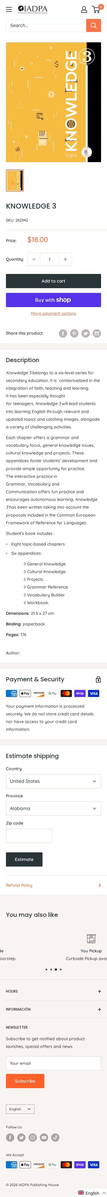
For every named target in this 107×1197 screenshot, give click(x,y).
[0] (96, 9)
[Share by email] (97, 333)
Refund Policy (19, 885)
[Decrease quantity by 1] (34, 259)
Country (14, 768)
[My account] (84, 9)
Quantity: (15, 259)
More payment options (53, 313)
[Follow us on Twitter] (21, 1137)
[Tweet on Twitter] (85, 333)
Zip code (14, 823)
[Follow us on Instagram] (33, 1137)
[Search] (93, 25)
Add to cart (53, 281)
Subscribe (25, 1081)
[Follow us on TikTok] (55, 1137)
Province (14, 795)
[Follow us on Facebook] (10, 1137)
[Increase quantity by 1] (65, 259)
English (15, 1109)
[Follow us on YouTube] (44, 1137)
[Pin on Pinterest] (74, 333)
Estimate (24, 859)
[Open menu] (9, 9)
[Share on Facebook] (63, 333)
